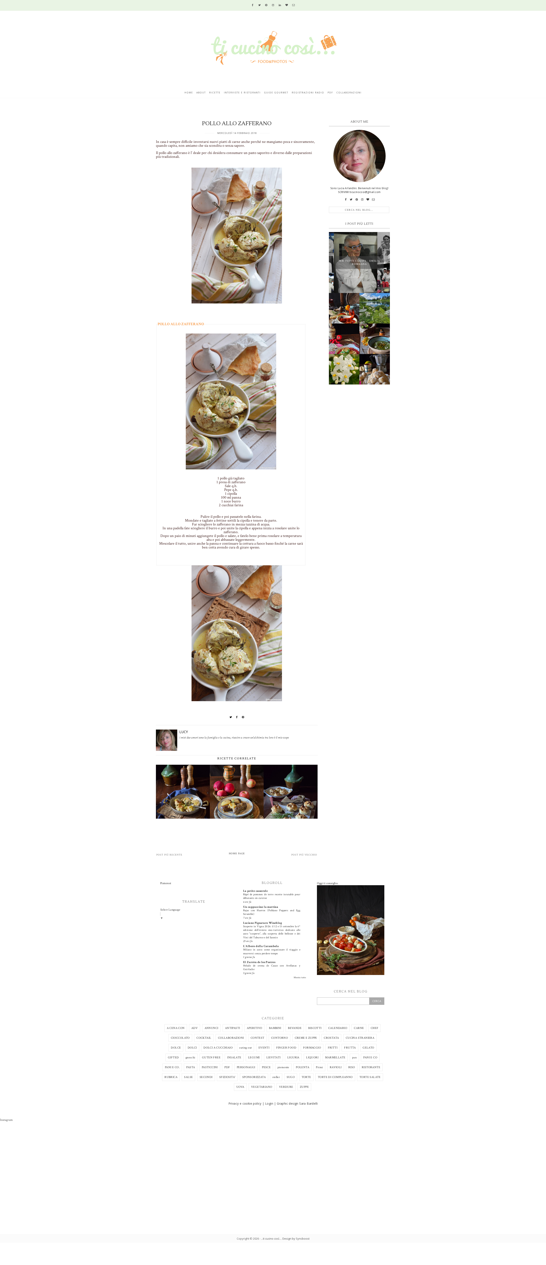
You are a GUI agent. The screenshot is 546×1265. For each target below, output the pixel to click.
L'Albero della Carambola (261, 946)
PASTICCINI (210, 1067)
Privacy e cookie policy (244, 1103)
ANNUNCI (211, 1028)
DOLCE (176, 1048)
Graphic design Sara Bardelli (297, 1103)
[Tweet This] (230, 717)
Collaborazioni (349, 92)
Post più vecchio (304, 854)
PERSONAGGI (246, 1067)
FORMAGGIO (312, 1048)
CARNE (359, 1028)
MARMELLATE (335, 1057)
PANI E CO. (172, 1067)
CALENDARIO (337, 1028)
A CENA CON (176, 1028)
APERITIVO (254, 1028)
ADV (194, 1028)
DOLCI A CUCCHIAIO (218, 1048)
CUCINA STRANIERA (360, 1038)
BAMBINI (275, 1028)
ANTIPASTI (232, 1028)
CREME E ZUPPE (306, 1038)
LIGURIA (293, 1057)
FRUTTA (350, 1048)
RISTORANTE (371, 1067)
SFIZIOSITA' (227, 1077)
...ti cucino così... (271, 1238)
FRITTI (332, 1048)
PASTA (190, 1067)
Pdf (330, 92)
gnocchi (190, 1057)
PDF (227, 1067)
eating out (245, 1048)
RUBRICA (170, 1077)
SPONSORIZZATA (254, 1077)
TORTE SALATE (370, 1077)
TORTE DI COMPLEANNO (335, 1077)
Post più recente (169, 854)
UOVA (240, 1087)
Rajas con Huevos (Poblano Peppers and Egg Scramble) (271, 912)
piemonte (283, 1067)
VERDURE (286, 1087)
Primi (319, 1067)
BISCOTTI (314, 1028)
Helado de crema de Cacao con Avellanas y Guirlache (271, 967)
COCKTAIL (203, 1038)
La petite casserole (255, 891)
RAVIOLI (336, 1067)
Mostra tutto (300, 977)
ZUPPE (304, 1087)
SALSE (188, 1077)
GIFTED (173, 1057)
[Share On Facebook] (237, 717)
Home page (237, 853)
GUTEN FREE (211, 1057)
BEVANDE (295, 1028)
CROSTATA (331, 1038)
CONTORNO (279, 1038)
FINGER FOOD (286, 1048)
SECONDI (206, 1077)
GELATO (368, 1048)
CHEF (375, 1028)
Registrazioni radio (308, 92)
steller (276, 1077)
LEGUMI (254, 1057)
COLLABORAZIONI (231, 1038)
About (201, 92)
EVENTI (263, 1048)
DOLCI (192, 1048)
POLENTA (302, 1067)
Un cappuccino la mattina (260, 907)
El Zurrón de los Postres (259, 962)
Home (188, 92)
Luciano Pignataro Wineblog (262, 923)
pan (354, 1057)
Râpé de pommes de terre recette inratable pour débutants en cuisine (271, 896)
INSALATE (234, 1057)
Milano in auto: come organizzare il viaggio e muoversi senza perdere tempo (271, 951)
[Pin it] (243, 717)
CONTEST (257, 1038)
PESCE (266, 1067)
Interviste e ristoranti (242, 92)
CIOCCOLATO (180, 1038)
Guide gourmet (276, 92)
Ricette (215, 92)
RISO (351, 1067)
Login (269, 1103)
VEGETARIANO (261, 1087)
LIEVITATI (273, 1057)
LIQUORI (312, 1057)
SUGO (291, 1077)
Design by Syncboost (295, 1238)
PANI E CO (370, 1057)
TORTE (306, 1077)
